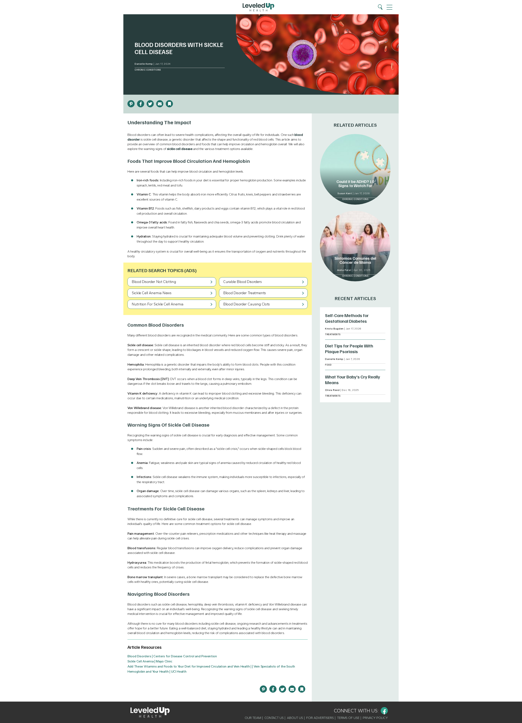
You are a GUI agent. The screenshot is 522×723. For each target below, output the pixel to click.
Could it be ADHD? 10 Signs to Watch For (355, 183)
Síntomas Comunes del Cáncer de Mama (355, 260)
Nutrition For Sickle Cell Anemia (157, 304)
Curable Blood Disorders (242, 281)
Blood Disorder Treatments (244, 293)
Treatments (333, 334)
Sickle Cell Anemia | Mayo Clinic (149, 661)
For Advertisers (320, 718)
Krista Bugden (334, 328)
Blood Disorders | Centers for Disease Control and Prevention (172, 656)
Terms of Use (348, 718)
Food (328, 364)
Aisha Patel (344, 270)
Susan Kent (344, 193)
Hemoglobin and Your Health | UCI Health (157, 671)
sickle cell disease (179, 149)
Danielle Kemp (144, 63)
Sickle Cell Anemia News (151, 293)
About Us (295, 718)
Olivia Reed (332, 390)
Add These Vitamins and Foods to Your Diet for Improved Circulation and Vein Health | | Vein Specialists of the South (211, 666)
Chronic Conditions (148, 69)
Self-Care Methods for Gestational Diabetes (347, 318)
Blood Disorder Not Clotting (154, 281)
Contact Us (274, 718)
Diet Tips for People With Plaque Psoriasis (349, 348)
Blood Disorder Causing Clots (246, 304)
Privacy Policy (375, 718)
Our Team (253, 718)
